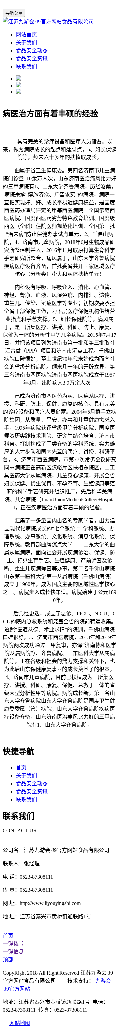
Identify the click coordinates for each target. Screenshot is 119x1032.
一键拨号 (13, 943)
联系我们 (26, 66)
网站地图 (19, 1023)
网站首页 (26, 34)
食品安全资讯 (32, 58)
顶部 (8, 959)
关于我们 (26, 42)
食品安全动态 (32, 50)
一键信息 (13, 951)
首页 (21, 767)
